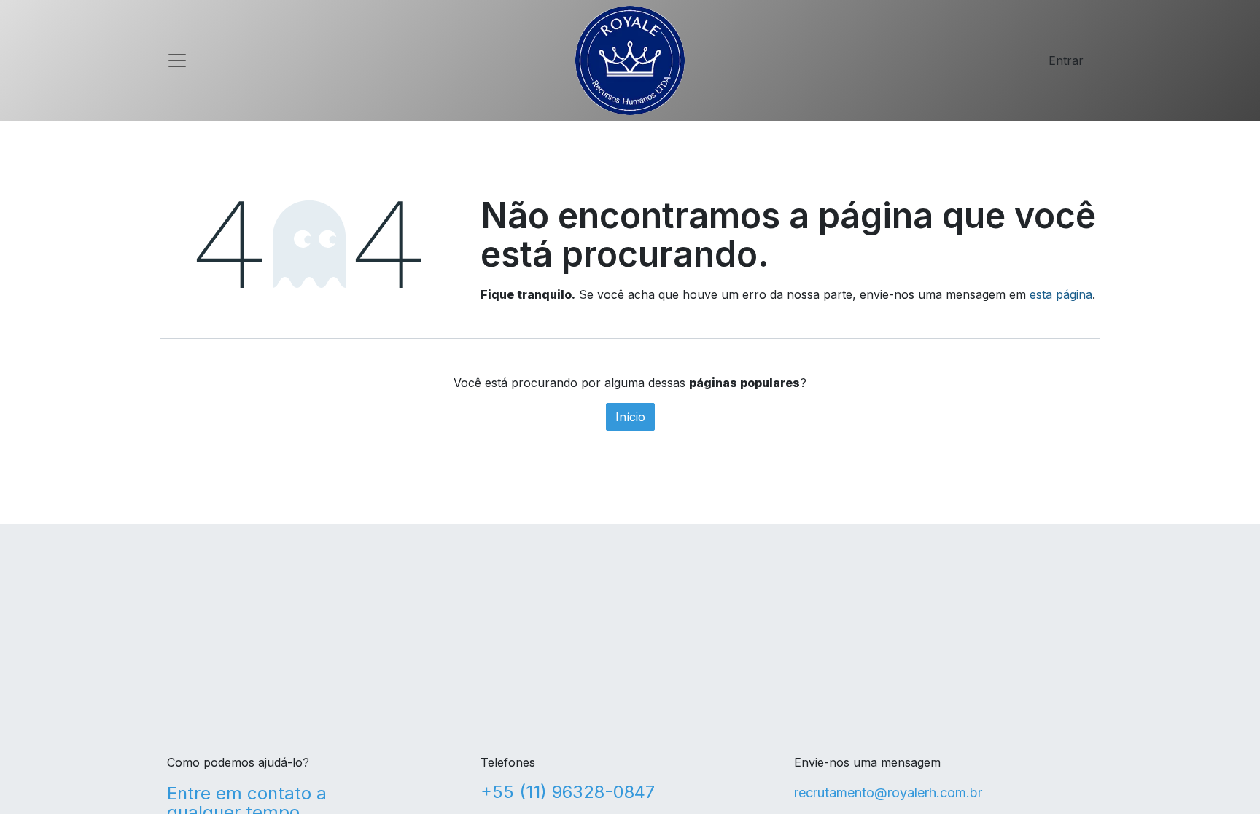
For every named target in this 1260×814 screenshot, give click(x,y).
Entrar (1066, 60)
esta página (1061, 294)
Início (630, 417)
